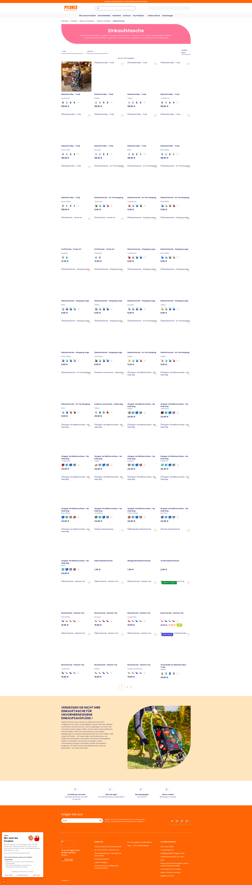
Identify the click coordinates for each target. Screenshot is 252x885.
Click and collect (167, 846)
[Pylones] (70, 8)
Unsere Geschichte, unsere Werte (108, 846)
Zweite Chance (154, 16)
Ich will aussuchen (22, 875)
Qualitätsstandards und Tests (172, 857)
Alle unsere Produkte (87, 16)
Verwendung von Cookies (171, 869)
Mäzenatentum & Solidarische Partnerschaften (106, 867)
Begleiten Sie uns (167, 876)
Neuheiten (117, 16)
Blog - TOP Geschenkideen (138, 845)
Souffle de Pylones (101, 859)
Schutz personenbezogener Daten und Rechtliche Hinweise (174, 864)
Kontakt (69, 859)
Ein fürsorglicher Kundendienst (139, 842)
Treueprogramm (167, 850)
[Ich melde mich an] (100, 820)
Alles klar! (36, 875)
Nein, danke (9, 875)
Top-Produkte (138, 16)
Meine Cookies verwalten (171, 872)
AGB (162, 860)
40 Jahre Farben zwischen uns (106, 850)
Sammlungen (167, 16)
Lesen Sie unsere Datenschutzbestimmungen (17, 853)
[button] (4, 881)
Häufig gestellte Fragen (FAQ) (173, 853)
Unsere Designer (101, 862)
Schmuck (127, 16)
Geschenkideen (104, 16)
